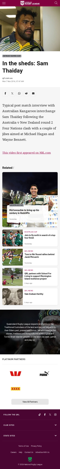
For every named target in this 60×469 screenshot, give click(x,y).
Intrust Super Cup (12, 56)
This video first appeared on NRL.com (26, 152)
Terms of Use (23, 446)
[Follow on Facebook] (45, 414)
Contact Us (29, 452)
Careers (13, 452)
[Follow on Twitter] (50, 414)
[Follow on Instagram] (55, 414)
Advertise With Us (42, 452)
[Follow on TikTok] (39, 414)
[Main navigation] (4, 3)
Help (20, 452)
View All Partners (30, 401)
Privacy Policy (36, 446)
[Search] (56, 3)
